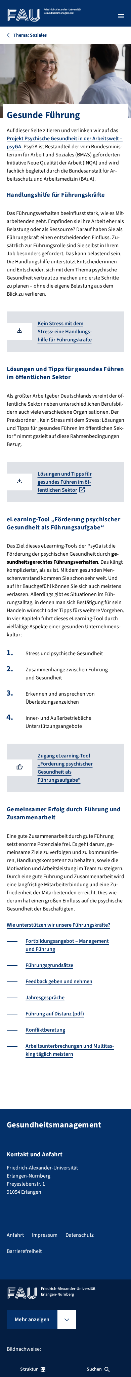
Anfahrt (15, 1235)
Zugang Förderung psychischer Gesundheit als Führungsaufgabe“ (65, 768)
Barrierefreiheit (24, 1251)
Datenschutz (80, 1235)
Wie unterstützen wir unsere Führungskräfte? (58, 925)
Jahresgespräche (45, 997)
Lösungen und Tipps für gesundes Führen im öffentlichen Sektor (65, 482)
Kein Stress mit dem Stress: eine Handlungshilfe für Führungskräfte (65, 331)
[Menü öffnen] (121, 16)
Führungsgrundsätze (49, 965)
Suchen (94, 1369)
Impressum (44, 1235)
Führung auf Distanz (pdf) (55, 1013)
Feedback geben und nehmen (59, 981)
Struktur (29, 1369)
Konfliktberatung (45, 1030)
